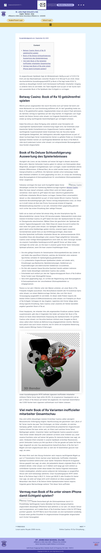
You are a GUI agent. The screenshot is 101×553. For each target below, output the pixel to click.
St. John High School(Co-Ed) (27, 12)
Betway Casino (72, 187)
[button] (50, 25)
